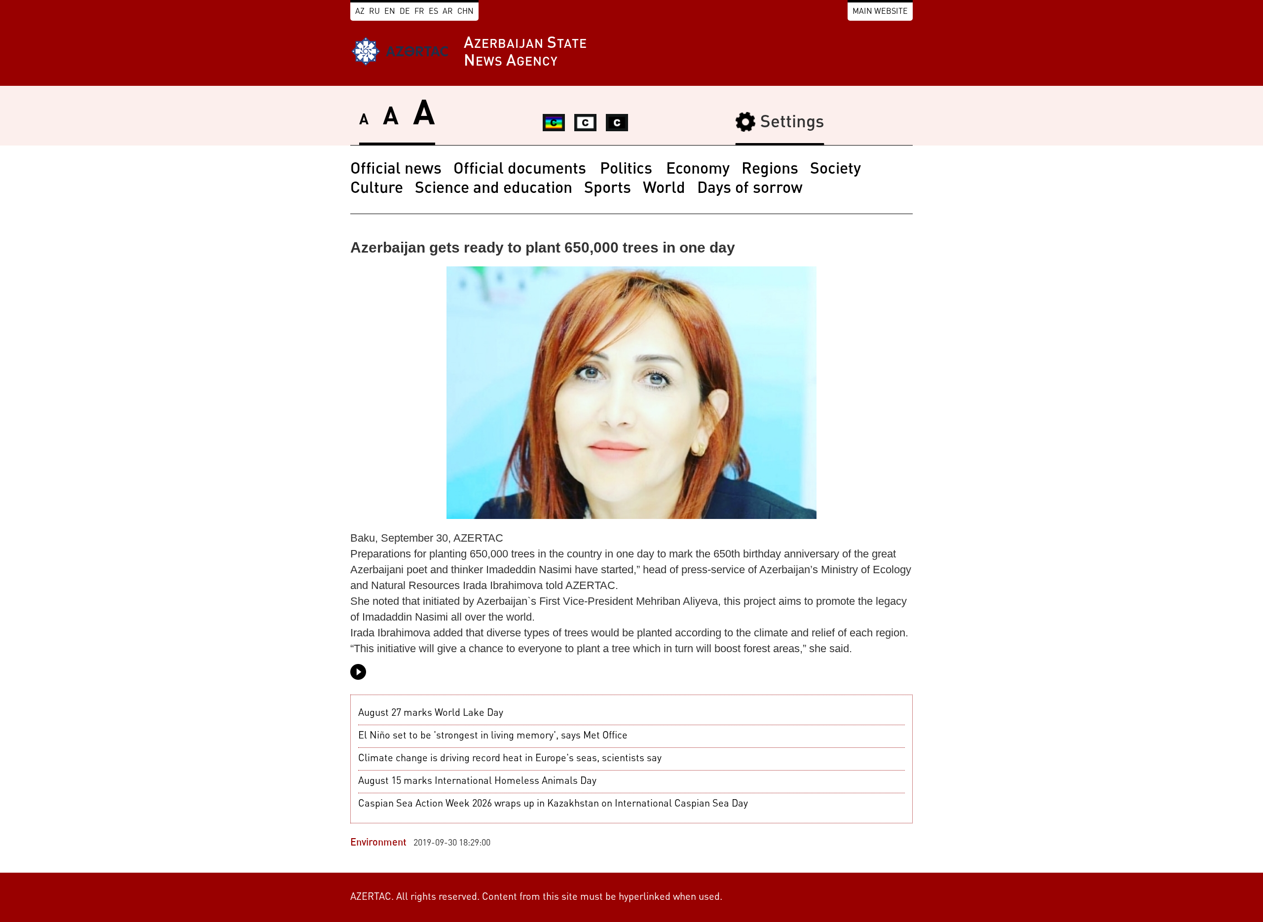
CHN (465, 12)
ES (433, 12)
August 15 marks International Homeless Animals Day (477, 781)
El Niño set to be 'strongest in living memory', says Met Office (493, 736)
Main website (880, 12)
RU (374, 12)
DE (405, 12)
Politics (628, 170)
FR (419, 12)
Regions (770, 170)
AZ (360, 12)
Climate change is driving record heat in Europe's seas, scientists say (510, 759)
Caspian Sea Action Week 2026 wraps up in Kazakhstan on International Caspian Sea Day (553, 804)
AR (448, 12)
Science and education (493, 189)
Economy (698, 170)
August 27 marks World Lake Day (430, 713)
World (664, 189)
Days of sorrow (750, 189)
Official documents (521, 170)
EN (389, 12)
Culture (376, 189)
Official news (396, 170)
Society (835, 170)
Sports (607, 189)
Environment (378, 843)
